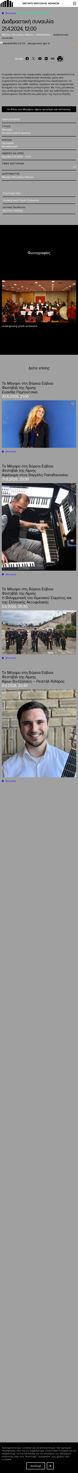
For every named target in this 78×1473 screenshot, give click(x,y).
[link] (34, 3)
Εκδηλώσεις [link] (43, 34)
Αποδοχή (35, 1465)
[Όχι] (50, 1465)
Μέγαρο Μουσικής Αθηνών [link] (18, 34)
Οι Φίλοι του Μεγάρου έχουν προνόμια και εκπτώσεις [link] (39, 109)
